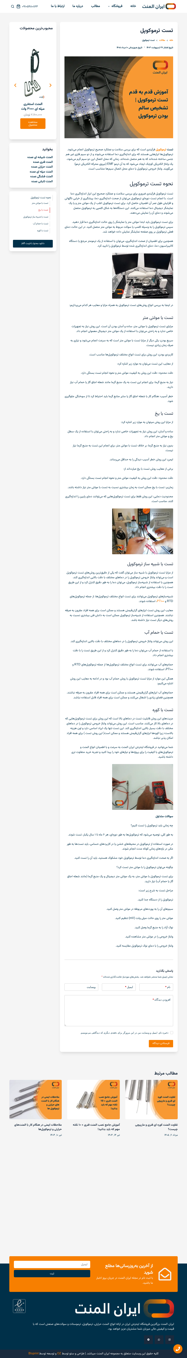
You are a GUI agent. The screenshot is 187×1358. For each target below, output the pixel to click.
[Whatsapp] (159, 1339)
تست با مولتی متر (40, 203)
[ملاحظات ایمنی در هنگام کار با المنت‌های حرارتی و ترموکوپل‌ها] (35, 1099)
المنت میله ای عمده (41, 172)
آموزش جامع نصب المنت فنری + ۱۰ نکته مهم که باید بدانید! (96, 1127)
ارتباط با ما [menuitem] (57, 6)
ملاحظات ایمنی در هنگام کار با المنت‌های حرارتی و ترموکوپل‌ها (38, 1127)
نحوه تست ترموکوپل (41, 198)
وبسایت (91, 987)
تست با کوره (42, 231)
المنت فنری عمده (43, 162)
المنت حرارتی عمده (42, 167)
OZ (59, 1353)
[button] (15, 85)
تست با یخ (43, 210)
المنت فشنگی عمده (41, 176)
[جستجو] (12, 6)
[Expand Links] (177, 1348)
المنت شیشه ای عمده (40, 157)
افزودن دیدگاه (161, 999)
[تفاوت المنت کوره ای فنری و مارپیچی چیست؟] (151, 1099)
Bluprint (33, 1353)
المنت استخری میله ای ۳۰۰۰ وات (33, 107)
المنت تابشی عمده (42, 181)
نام (167, 987)
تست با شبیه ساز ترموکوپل (35, 217)
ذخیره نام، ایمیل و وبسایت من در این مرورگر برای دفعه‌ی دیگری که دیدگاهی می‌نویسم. (124, 1032)
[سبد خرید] (19, 6)
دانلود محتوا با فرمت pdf (33, 243)
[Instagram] (169, 1339)
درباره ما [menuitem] (77, 6)
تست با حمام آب (40, 224)
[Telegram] (148, 1339)
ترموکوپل (161, 149)
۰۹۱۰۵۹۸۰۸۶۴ (30, 6)
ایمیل (129, 987)
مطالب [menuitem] (95, 6)
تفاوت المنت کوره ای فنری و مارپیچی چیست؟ (156, 1127)
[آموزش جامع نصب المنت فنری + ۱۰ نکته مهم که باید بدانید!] (93, 1099)
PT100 (160, 601)
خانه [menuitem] (133, 6)
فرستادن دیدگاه (160, 1043)
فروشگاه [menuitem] (117, 6)
